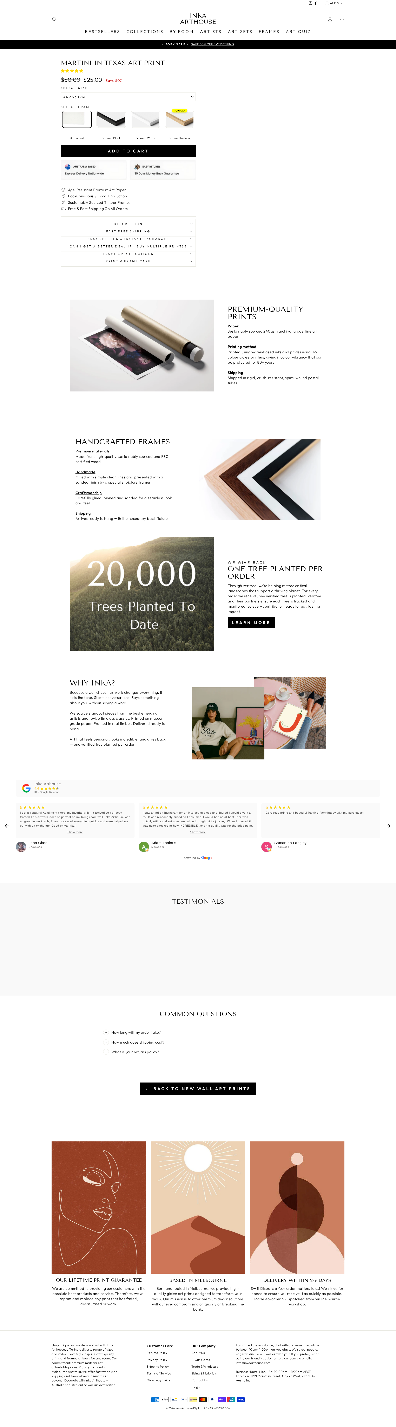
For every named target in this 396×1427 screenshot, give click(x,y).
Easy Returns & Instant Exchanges (128, 239)
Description (128, 224)
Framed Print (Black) (111, 119)
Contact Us (199, 1380)
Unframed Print (76, 119)
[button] (72, 70)
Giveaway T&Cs (158, 1380)
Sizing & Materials (204, 1373)
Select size (74, 88)
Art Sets (240, 31)
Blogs (195, 1387)
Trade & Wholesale (204, 1366)
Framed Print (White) (145, 119)
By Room (182, 31)
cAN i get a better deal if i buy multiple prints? (128, 246)
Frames (269, 31)
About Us (198, 1353)
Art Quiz (298, 31)
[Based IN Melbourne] (198, 1207)
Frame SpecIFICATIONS (128, 254)
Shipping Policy (158, 1366)
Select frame (76, 107)
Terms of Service (159, 1373)
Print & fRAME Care (128, 261)
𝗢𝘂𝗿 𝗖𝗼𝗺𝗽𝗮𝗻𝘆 (203, 1346)
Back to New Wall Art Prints (201, 1088)
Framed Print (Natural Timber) (179, 119)
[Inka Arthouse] (26, 788)
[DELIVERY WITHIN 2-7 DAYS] (297, 1207)
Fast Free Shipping (128, 231)
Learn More (251, 622)
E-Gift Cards (200, 1360)
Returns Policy (157, 1353)
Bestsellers (102, 31)
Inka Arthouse (198, 19)
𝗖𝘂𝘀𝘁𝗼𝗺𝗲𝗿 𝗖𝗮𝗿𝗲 (160, 1346)
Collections (145, 31)
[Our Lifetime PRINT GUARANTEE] (99, 1207)
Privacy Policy (157, 1360)
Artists (211, 31)
